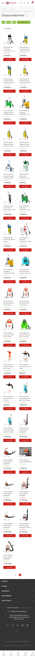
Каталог (5, 581)
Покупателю (6, 600)
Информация (6, 596)
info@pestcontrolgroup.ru (18, 611)
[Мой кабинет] (28, 3)
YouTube (17, 625)
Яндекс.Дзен (27, 625)
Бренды (4, 586)
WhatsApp (22, 625)
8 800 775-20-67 (13, 607)
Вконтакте (8, 625)
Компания (5, 591)
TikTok (17, 630)
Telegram (12, 625)
